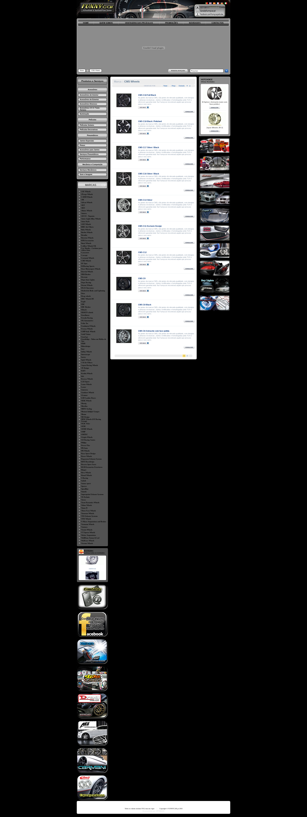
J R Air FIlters (86, 363)
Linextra (84, 390)
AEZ (83, 205)
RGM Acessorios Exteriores (91, 467)
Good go (84, 337)
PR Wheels (85, 451)
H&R (83, 343)
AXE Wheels (86, 224)
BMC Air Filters (87, 227)
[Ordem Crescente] (187, 86)
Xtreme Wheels (87, 543)
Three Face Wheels (88, 511)
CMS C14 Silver (145, 200)
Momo (83, 414)
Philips (83, 443)
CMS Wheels (86, 261)
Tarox (83, 500)
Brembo (84, 235)
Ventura (84, 527)
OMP (83, 432)
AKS (83, 208)
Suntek (84, 492)
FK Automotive (87, 321)
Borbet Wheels (86, 232)
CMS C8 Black (144, 305)
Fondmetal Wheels (88, 326)
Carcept (84, 255)
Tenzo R (84, 508)
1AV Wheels (86, 191)
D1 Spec (84, 263)
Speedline (84, 489)
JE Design (85, 368)
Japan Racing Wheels (89, 365)
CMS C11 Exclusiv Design (150, 226)
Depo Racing (86, 282)
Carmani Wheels (87, 258)
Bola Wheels (86, 230)
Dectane (84, 277)
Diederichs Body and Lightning (93, 291)
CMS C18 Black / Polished (150, 121)
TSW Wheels (86, 519)
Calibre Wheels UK (88, 246)
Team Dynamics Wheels (90, 502)
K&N (83, 371)
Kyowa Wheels (87, 379)
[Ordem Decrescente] (190, 86)
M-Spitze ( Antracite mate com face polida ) (214, 103)
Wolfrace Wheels (87, 541)
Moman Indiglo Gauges (90, 412)
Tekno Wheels (86, 505)
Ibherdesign (85, 346)
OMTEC (84, 434)
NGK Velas (85, 424)
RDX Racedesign (87, 462)
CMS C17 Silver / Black (148, 147)
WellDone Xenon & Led (90, 538)
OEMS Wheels (86, 429)
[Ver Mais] (124, 100)
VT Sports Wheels (88, 532)
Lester (83, 387)
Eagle (83, 301)
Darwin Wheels (87, 272)
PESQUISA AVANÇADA (178, 70)
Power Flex (85, 445)
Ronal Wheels (86, 475)
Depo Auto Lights (88, 280)
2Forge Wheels (87, 194)
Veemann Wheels (87, 524)
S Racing (84, 478)
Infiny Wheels (86, 352)
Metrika (84, 406)
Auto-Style (85, 221)
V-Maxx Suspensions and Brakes (93, 522)
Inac (83, 349)
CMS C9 (142, 278)
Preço (173, 86)
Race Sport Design (88, 453)
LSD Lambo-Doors (88, 398)
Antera (84, 213)
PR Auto (84, 448)
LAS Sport (85, 382)
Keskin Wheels (86, 373)
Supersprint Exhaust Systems (92, 494)
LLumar (84, 395)
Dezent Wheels (86, 285)
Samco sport (86, 483)
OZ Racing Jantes (88, 440)
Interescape (85, 354)
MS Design (85, 417)
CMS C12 (142, 252)
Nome (165, 86)
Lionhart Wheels (87, 392)
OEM (83, 426)
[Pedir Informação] (189, 111)
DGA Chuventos (87, 288)
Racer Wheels (86, 456)
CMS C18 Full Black (147, 95)
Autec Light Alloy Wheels (91, 219)
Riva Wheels (86, 473)
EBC (83, 304)
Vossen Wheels (86, 530)
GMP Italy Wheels (88, 331)
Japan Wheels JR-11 (214, 128)
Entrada (182, 86)
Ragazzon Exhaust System (91, 459)
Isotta (83, 357)
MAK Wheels (86, 401)
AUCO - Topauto (87, 216)
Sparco (84, 486)
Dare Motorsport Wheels (90, 269)
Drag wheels (86, 296)
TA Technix (85, 497)
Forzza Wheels (87, 329)
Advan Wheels (86, 202)
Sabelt (83, 481)
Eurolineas (85, 315)
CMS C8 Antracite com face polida (153, 331)
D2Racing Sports (87, 266)
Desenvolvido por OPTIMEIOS (153, 811)
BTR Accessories (87, 240)
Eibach (84, 310)
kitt (82, 376)
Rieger (83, 470)
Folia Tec (84, 323)
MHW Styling (86, 409)
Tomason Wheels (87, 513)
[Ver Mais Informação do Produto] (143, 107)
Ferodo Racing (87, 318)
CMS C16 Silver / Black (148, 174)
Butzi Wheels (86, 243)
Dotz (83, 293)
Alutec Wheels (86, 211)
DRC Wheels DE (87, 299)
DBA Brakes (86, 274)
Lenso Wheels (86, 384)
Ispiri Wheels (86, 360)
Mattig (84, 403)
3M (82, 200)
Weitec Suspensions (88, 535)
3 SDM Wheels (86, 197)
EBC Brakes (86, 307)
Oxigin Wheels (86, 437)
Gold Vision (85, 334)
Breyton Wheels (87, 238)
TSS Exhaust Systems (89, 516)
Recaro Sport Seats (88, 464)
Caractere (85, 252)
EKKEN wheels (87, 312)
